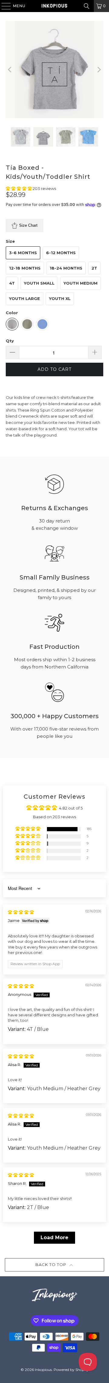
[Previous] (10, 69)
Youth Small (39, 283)
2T (94, 268)
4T (12, 283)
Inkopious (43, 1369)
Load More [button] (54, 1237)
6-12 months (61, 252)
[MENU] (3, 6)
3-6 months (23, 252)
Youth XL (60, 298)
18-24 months (66, 268)
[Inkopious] (54, 6)
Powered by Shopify (71, 1369)
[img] (21, 912)
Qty (10, 340)
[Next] (99, 69)
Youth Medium (80, 283)
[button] (19, 188)
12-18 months (25, 268)
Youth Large (24, 298)
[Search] (86, 6)
